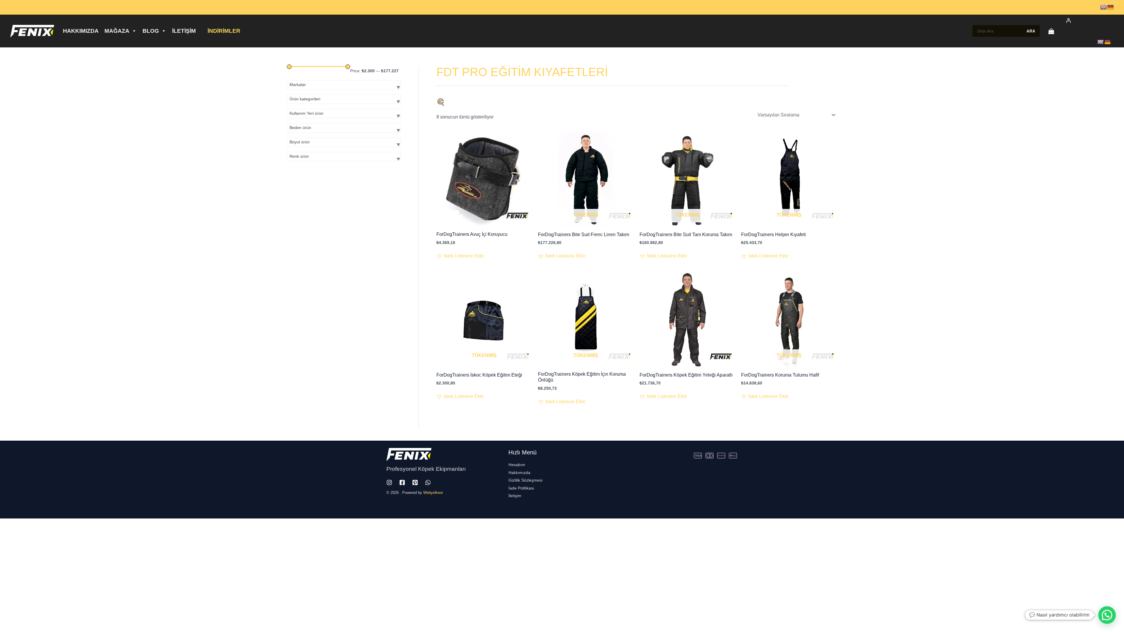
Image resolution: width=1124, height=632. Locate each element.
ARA (1031, 31)
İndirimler (224, 31)
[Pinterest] (415, 482)
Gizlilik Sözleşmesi (525, 480)
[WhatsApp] (428, 482)
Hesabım (516, 464)
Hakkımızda (81, 31)
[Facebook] (402, 482)
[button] (460, 256)
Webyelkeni (433, 492)
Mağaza (116, 31)
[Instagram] (389, 482)
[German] (1110, 7)
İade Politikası (521, 488)
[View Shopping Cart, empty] (1051, 31)
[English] (1103, 7)
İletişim (184, 31)
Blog (151, 31)
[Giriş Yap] (1087, 20)
